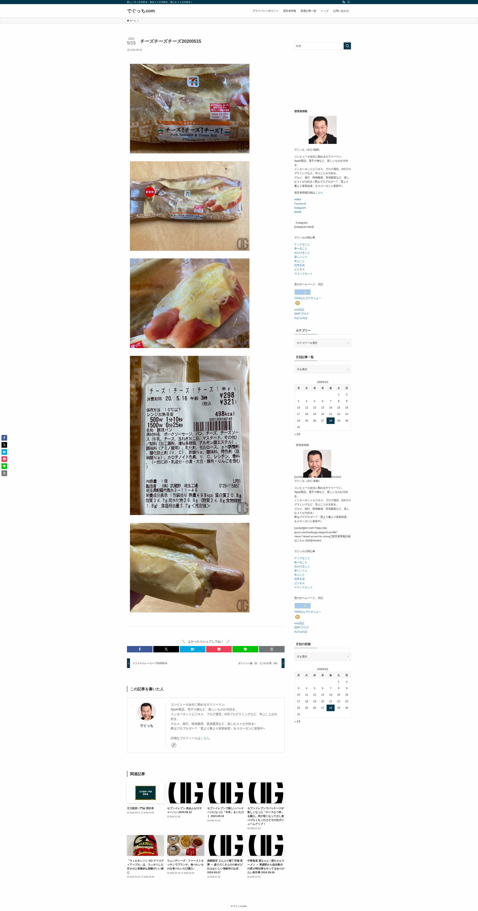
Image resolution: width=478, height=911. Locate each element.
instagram (300, 207)
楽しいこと (300, 256)
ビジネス (299, 269)
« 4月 (297, 434)
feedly (297, 211)
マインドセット (303, 273)
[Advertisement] (322, 79)
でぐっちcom (141, 11)
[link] (173, 745)
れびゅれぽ (300, 317)
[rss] (343, 2)
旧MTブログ (301, 313)
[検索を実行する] (347, 45)
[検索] (348, 2)
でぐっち (146, 726)
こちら (205, 738)
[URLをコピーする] (272, 649)
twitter (297, 199)
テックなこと (302, 244)
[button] (140, 649)
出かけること (302, 252)
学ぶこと (299, 261)
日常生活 (299, 265)
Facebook (300, 203)
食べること (300, 248)
